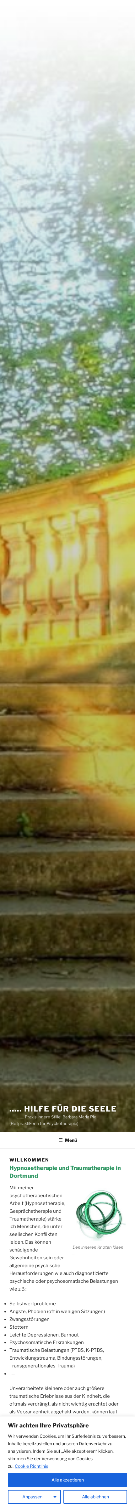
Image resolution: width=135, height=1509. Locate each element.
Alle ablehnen (95, 1496)
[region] (67, 1462)
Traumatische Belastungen (39, 1350)
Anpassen (32, 1496)
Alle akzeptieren (67, 1479)
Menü (71, 1140)
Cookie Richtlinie (31, 1466)
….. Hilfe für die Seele (63, 1108)
